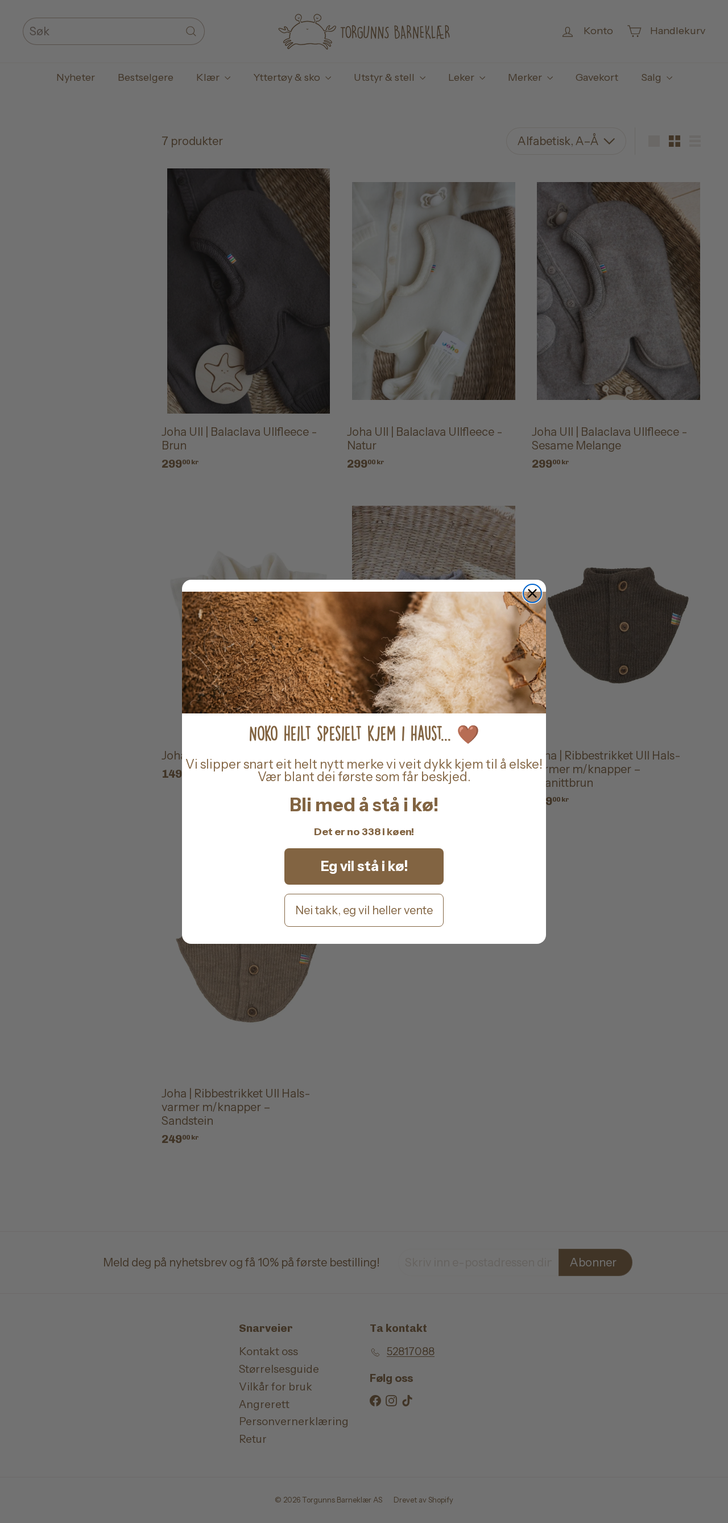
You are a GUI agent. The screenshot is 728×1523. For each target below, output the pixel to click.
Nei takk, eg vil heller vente (364, 910)
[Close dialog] (532, 593)
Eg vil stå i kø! (364, 866)
